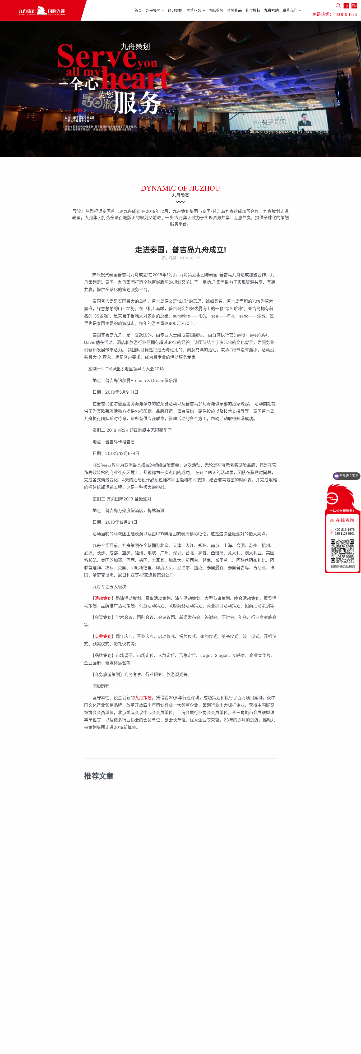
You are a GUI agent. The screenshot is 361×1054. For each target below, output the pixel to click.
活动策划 (103, 598)
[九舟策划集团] (43, 10)
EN (354, 5)
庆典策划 (103, 636)
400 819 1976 (345, 14)
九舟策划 (143, 697)
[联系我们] (8, 164)
